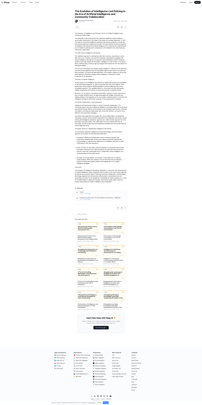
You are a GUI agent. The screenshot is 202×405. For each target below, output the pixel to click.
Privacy (102, 399)
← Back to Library (81, 214)
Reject (99, 402)
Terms (97, 399)
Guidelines (108, 399)
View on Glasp (87, 193)
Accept (106, 402)
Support (92, 399)
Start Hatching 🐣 (100, 327)
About (30, 2)
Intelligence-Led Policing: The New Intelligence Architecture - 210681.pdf (100, 197)
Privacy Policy (91, 402)
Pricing (37, 2)
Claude (82, 192)
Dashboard (183, 2)
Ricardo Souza (89, 20)
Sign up (197, 2)
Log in (190, 2)
